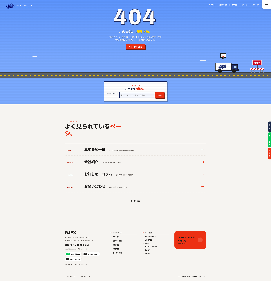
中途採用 (146, 250)
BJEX (70, 233)
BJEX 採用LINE (73, 254)
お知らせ (244, 5)
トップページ (116, 233)
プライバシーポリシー (183, 276)
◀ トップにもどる (135, 47)
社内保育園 (147, 240)
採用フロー (115, 249)
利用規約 (194, 276)
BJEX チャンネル (73, 259)
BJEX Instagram (91, 254)
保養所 (146, 243)
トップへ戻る (135, 201)
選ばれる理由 (223, 5)
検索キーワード (112, 93)
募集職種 (234, 5)
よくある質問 (255, 5)
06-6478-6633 (77, 244)
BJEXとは (212, 5)
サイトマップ (202, 276)
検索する (159, 95)
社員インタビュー (149, 237)
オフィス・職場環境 (150, 247)
